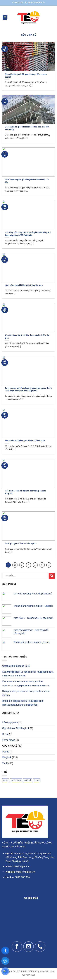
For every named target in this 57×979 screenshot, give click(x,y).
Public (5, 751)
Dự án (5, 734)
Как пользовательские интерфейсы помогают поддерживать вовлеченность (25, 683)
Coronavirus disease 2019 (16, 665)
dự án (5, 780)
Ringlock (6, 757)
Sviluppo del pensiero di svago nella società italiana (25, 693)
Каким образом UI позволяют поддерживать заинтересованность (28, 673)
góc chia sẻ (16, 780)
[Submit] (52, 576)
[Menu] (5, 17)
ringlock (27, 780)
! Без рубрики (10, 722)
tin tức (37, 780)
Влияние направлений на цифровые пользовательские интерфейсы (22, 702)
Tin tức (6, 763)
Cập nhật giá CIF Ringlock (15, 728)
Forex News (8, 740)
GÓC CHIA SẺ (9, 745)
